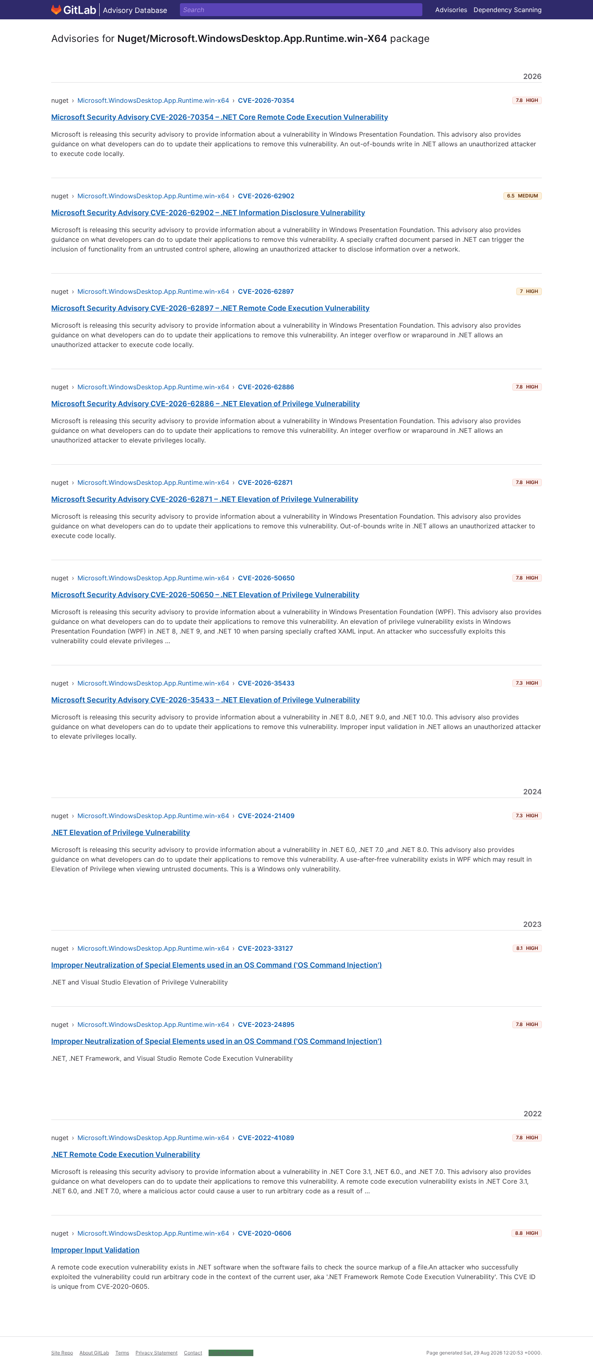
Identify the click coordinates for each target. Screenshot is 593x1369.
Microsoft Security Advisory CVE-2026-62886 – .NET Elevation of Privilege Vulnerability (205, 403)
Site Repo (62, 1353)
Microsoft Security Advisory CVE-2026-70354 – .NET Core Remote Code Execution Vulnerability (219, 117)
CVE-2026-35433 (266, 683)
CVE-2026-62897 (266, 291)
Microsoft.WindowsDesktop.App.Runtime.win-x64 (153, 100)
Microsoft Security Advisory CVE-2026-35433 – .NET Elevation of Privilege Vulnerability (205, 700)
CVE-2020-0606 (264, 1233)
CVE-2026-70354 (266, 100)
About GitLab (94, 1353)
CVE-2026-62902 (266, 196)
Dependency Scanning (508, 10)
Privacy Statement (156, 1353)
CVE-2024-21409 (266, 816)
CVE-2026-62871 (265, 482)
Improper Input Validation (95, 1250)
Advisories (451, 10)
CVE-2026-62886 (266, 387)
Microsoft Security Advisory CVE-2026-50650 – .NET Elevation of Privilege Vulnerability (205, 594)
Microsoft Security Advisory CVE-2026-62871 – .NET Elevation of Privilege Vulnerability (204, 499)
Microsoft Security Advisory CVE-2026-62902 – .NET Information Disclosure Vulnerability (208, 212)
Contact (193, 1353)
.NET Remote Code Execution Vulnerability (125, 1154)
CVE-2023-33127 (265, 948)
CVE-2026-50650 (266, 578)
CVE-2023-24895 (266, 1024)
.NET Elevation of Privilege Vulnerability (120, 832)
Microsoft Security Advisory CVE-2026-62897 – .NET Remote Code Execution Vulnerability (210, 308)
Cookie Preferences (231, 1353)
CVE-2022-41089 (266, 1138)
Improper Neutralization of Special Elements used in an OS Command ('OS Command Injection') (216, 965)
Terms (122, 1353)
